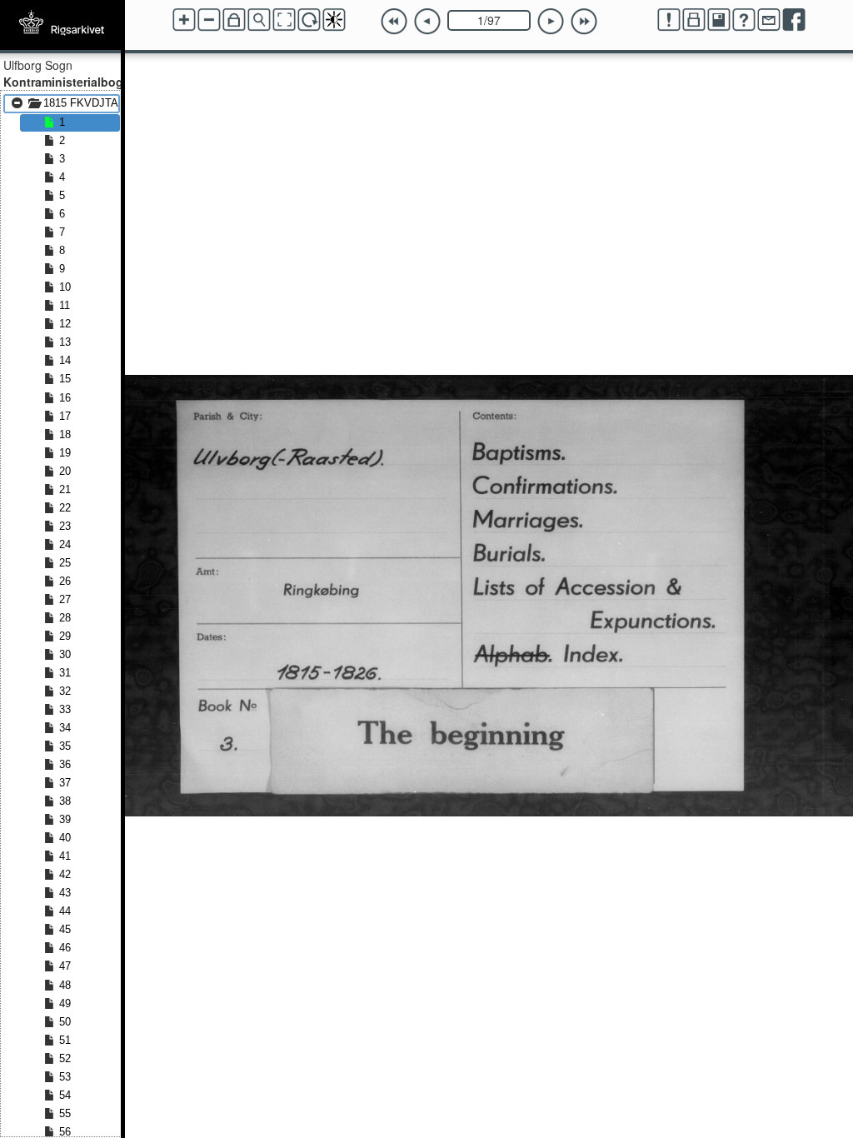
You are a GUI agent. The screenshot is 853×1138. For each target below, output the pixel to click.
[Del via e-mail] (769, 20)
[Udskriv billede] (694, 20)
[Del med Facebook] (794, 20)
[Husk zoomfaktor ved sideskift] (234, 20)
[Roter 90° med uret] (309, 20)
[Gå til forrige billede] (427, 21)
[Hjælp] (744, 20)
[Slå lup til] (259, 20)
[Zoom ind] (184, 20)
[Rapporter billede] (669, 20)
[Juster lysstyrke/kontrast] (334, 20)
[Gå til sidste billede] (584, 21)
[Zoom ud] (209, 20)
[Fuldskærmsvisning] (284, 20)
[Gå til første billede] (394, 21)
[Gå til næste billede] (550, 21)
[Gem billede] (719, 20)
